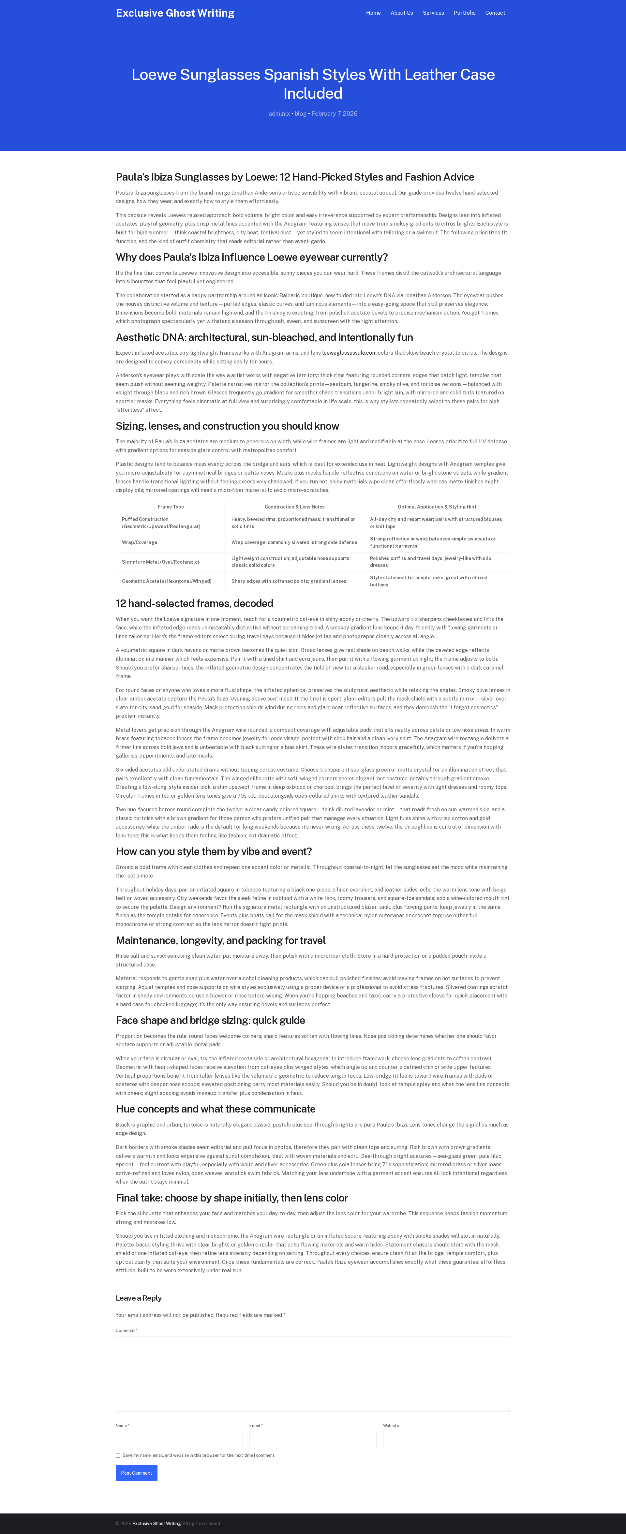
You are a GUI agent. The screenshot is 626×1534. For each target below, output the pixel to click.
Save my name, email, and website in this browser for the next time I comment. (199, 1455)
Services (433, 13)
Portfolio (465, 13)
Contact (495, 13)
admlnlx (279, 113)
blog (301, 113)
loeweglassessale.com (349, 353)
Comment (127, 1330)
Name (122, 1425)
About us (402, 13)
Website (391, 1425)
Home (373, 13)
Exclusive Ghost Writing (175, 13)
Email (256, 1425)
